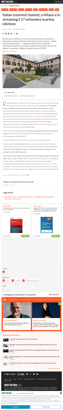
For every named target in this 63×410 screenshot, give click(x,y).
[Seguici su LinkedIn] (27, 374)
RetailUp (35, 9)
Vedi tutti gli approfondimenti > (53, 368)
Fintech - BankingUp (13, 29)
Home (4, 29)
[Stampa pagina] (11, 33)
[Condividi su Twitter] (3, 33)
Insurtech (22, 29)
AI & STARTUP (48, 299)
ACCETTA (16, 407)
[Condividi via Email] (17, 33)
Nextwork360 (7, 387)
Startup (57, 9)
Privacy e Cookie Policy (29, 379)
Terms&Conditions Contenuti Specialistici (46, 379)
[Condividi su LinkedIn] (6, 33)
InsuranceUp (29, 9)
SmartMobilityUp (43, 9)
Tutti (4, 299)
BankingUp (21, 9)
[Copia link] (14, 33)
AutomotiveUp (13, 9)
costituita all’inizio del (33, 122)
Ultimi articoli (5, 9)
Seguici (20, 374)
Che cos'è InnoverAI (38, 299)
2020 (42, 122)
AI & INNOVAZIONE (13, 299)
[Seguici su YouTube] (37, 374)
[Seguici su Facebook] (34, 374)
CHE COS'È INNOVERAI (25, 299)
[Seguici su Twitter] (31, 374)
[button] (4, 6)
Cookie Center (7, 380)
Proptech (51, 9)
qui (49, 140)
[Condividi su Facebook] (8, 33)
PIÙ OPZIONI (46, 407)
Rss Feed (19, 379)
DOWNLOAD (25, 236)
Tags (14, 379)
